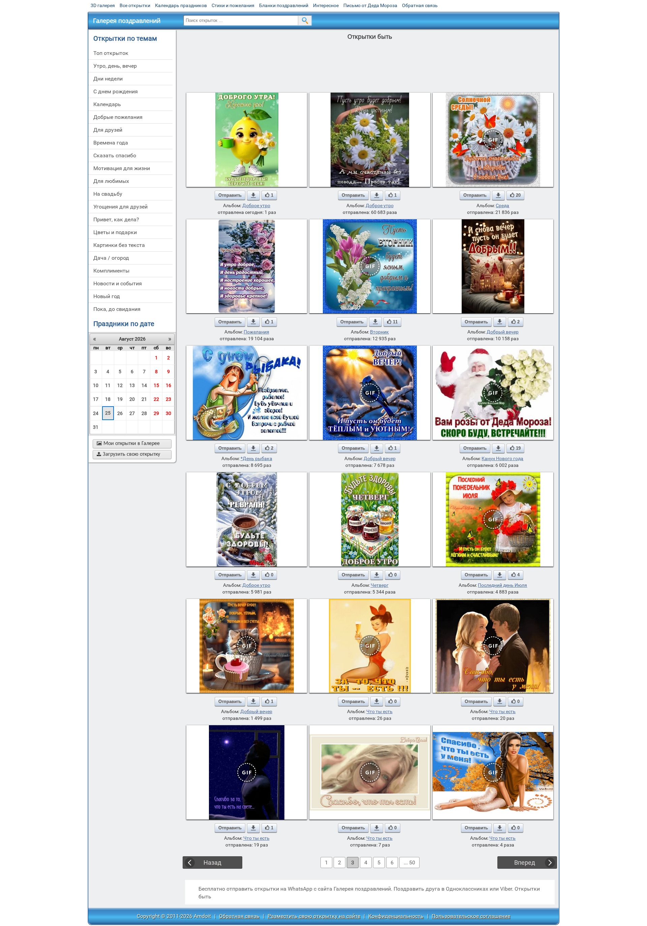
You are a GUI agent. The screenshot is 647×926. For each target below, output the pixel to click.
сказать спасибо (114, 155)
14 (144, 385)
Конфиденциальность (396, 916)
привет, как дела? (116, 219)
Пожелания (256, 331)
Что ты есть (379, 711)
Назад (212, 862)
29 (156, 413)
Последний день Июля (502, 585)
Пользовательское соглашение (471, 916)
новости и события (117, 283)
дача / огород (111, 258)
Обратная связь (420, 5)
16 (168, 385)
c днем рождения (115, 91)
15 (156, 385)
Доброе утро (256, 205)
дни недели (108, 78)
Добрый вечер (503, 331)
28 (144, 413)
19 (120, 399)
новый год (106, 296)
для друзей (107, 130)
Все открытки (135, 5)
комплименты (111, 270)
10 (95, 385)
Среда (502, 205)
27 (132, 413)
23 (168, 399)
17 (95, 399)
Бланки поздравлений (283, 5)
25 (108, 413)
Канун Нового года (502, 458)
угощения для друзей (120, 206)
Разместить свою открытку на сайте (314, 916)
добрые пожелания (118, 117)
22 (156, 399)
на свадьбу (107, 194)
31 (95, 427)
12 (120, 385)
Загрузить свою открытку (128, 454)
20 (132, 399)
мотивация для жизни (121, 168)
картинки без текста (119, 245)
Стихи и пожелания (233, 5)
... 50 (409, 862)
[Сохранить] (253, 195)
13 (132, 385)
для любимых (111, 181)
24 (95, 413)
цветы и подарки (115, 232)
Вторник (379, 331)
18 (108, 399)
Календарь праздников (181, 5)
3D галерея (103, 5)
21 (144, 399)
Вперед (524, 862)
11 (108, 385)
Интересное (326, 5)
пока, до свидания (117, 309)
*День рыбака (256, 458)
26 (120, 413)
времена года (110, 142)
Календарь (107, 104)
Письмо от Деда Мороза (370, 5)
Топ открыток (110, 53)
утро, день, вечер (115, 66)
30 (168, 413)
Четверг (380, 585)
